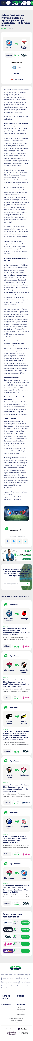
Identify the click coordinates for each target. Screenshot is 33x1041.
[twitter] (25, 541)
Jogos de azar (21, 1014)
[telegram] (19, 541)
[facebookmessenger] (13, 541)
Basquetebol (20, 1012)
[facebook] (7, 541)
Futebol (4, 28)
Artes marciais (21, 1010)
